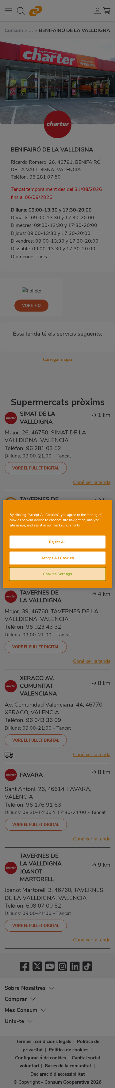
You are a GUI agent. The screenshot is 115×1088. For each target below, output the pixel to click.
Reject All (57, 541)
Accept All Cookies (57, 557)
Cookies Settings (57, 573)
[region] (57, 544)
